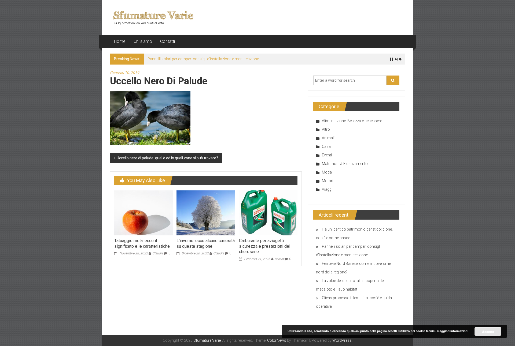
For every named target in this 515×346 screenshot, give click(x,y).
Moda (327, 172)
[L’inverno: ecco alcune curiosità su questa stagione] (205, 212)
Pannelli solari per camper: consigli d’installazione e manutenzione (203, 59)
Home (120, 41)
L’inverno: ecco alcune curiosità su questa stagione (205, 243)
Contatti (167, 41)
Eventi (327, 155)
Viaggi (327, 189)
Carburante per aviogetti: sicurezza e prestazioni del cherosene (264, 246)
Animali (328, 138)
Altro (326, 129)
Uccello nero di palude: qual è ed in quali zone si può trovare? (167, 158)
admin (279, 259)
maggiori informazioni (452, 331)
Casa (326, 146)
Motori (327, 181)
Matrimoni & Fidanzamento (345, 163)
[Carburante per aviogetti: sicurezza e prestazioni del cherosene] (268, 212)
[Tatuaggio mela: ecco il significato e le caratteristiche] (143, 212)
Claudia (157, 253)
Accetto (488, 331)
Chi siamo (143, 41)
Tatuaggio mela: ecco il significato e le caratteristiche (142, 243)
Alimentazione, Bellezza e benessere (352, 121)
